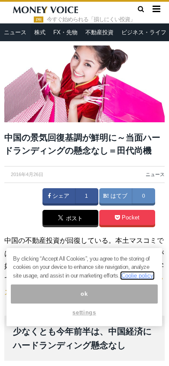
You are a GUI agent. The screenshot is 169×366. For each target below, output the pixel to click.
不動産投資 (99, 32)
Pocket (130, 218)
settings (84, 312)
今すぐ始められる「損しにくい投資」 (91, 19)
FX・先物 (65, 32)
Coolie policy (137, 275)
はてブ (118, 196)
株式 (40, 32)
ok (84, 294)
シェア (60, 196)
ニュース (15, 32)
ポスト (73, 219)
